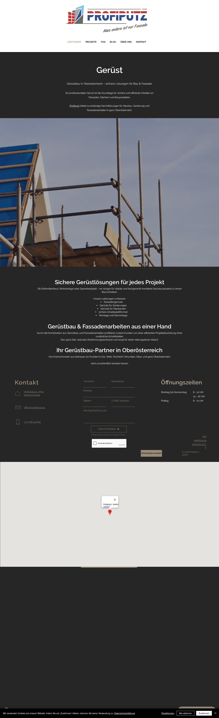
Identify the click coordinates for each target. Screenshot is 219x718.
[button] (109, 429)
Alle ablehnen (185, 713)
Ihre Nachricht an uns (95, 410)
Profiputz (75, 105)
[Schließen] (215, 713)
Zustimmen (204, 713)
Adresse (87, 390)
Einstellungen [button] (167, 713)
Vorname (89, 381)
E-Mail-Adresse (120, 401)
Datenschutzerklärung (124, 713)
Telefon (87, 401)
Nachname (117, 381)
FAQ (204, 436)
